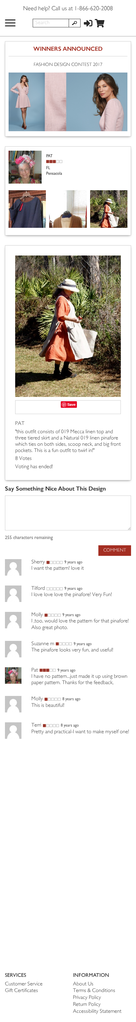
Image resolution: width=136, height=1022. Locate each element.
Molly (37, 615)
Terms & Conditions (94, 990)
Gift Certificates (21, 990)
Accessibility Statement (97, 1011)
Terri (36, 725)
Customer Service (24, 984)
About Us (83, 984)
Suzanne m (42, 644)
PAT (19, 423)
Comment (114, 550)
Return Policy (87, 1004)
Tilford (38, 588)
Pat (34, 670)
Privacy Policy (87, 997)
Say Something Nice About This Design (55, 488)
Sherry (38, 562)
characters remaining (29, 537)
